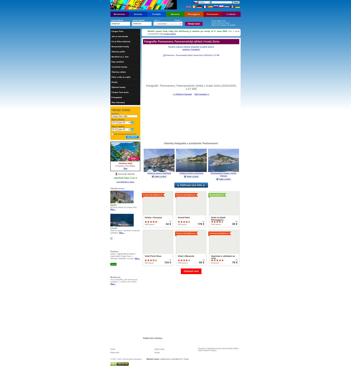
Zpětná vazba (159, 349)
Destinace (115, 114)
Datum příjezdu (117, 20)
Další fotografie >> (202, 94)
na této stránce (170, 34)
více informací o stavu (125, 182)
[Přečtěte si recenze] (136, 196)
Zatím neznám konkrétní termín (125, 134)
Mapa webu (115, 353)
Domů (113, 349)
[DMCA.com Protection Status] (119, 363)
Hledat (132, 137)
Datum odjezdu (139, 20)
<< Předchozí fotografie (182, 94)
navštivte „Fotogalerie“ (191, 49)
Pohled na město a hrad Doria (159, 173)
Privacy (157, 353)
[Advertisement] (191, 117)
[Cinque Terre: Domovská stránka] (127, 4)
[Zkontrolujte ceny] (139, 196)
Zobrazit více (191, 271)
